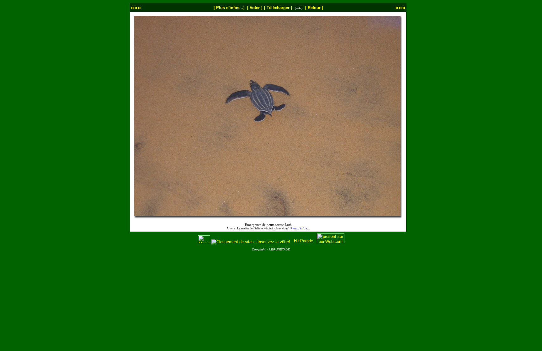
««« (136, 7)
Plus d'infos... (300, 228)
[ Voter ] (254, 7)
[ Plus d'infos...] (229, 7)
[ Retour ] (314, 7)
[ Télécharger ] (278, 7)
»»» (400, 7)
